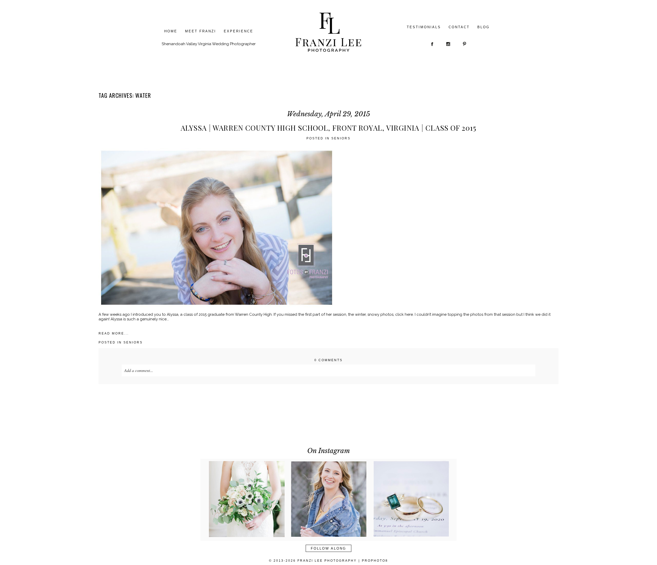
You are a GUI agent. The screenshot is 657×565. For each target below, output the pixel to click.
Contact (459, 27)
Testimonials (424, 27)
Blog (483, 27)
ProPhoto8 (375, 560)
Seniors (341, 138)
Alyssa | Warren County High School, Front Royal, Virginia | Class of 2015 (328, 127)
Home (170, 31)
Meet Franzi (200, 31)
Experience (238, 31)
